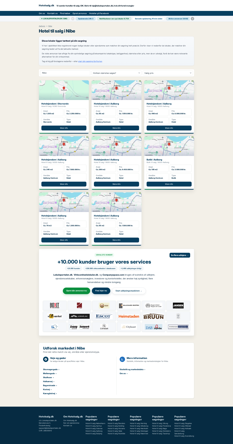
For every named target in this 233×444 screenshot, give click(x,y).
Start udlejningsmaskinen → (129, 291)
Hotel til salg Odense (94, 428)
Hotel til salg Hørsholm (139, 428)
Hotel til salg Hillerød (182, 426)
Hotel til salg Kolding (116, 426)
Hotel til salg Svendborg (184, 436)
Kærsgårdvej (49, 393)
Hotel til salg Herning (138, 423)
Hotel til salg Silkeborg (139, 426)
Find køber (65, 13)
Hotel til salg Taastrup (161, 433)
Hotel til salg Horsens (116, 428)
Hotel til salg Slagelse (183, 423)
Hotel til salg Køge (159, 428)
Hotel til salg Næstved (139, 433)
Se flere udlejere (180, 255)
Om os (42, 13)
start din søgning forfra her (90, 61)
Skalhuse (47, 377)
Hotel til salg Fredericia (161, 426)
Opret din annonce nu (76, 291)
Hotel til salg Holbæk (182, 428)
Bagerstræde (49, 385)
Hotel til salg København (95, 423)
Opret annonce (80, 13)
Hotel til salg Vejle (115, 431)
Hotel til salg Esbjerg (94, 433)
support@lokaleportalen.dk (50, 428)
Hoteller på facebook (99, 13)
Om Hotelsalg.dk (70, 420)
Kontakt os (52, 13)
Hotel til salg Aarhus (94, 426)
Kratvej (46, 389)
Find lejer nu (101, 291)
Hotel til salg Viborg (160, 423)
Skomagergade (50, 369)
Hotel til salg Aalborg (94, 431)
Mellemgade (49, 373)
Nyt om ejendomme (71, 423)
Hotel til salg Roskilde (116, 433)
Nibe (50, 26)
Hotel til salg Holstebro (161, 431)
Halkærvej (48, 381)
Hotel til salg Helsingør (139, 431)
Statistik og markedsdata (131, 369)
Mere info (64, 128)
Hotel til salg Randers (116, 423)
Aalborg (42, 26)
